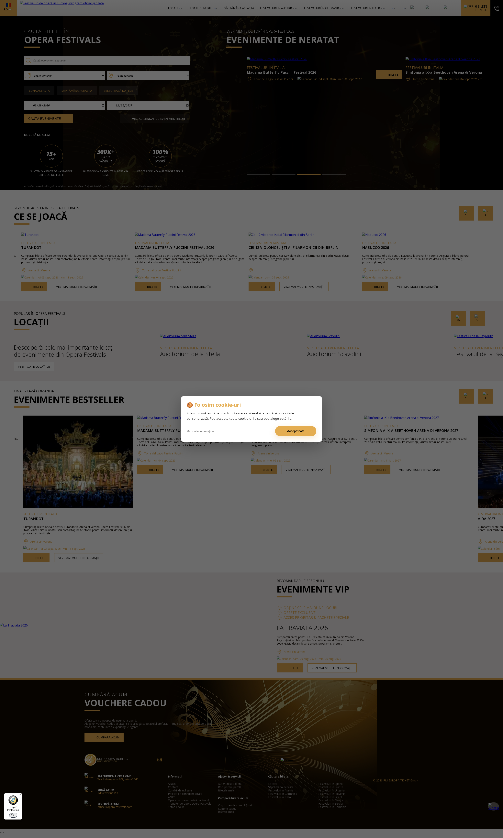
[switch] (13, 815)
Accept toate (295, 431)
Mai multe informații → (201, 431)
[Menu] (19, 795)
